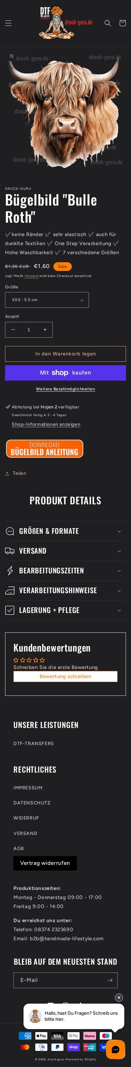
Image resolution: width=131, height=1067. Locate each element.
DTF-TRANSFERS (33, 743)
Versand (32, 276)
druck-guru (56, 1059)
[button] (8, 23)
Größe (11, 286)
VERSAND (25, 833)
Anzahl (12, 316)
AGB (18, 848)
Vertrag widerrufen (45, 863)
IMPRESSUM (27, 788)
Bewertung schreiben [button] (65, 676)
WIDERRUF (26, 818)
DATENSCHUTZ (32, 803)
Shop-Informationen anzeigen (46, 424)
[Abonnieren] (109, 980)
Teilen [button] (20, 473)
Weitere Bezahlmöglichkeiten (65, 389)
